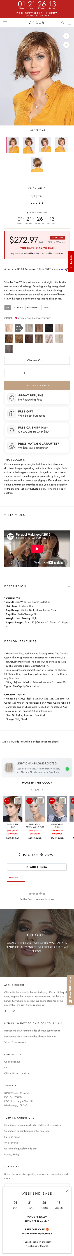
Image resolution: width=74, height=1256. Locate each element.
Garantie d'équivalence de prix (20, 1148)
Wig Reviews (11, 1142)
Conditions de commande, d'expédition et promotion (32, 1125)
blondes (18, 307)
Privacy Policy (11, 1154)
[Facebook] (5, 1011)
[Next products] (42, 790)
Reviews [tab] (13, 877)
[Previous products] (31, 790)
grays (46, 307)
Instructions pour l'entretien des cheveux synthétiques (32, 1030)
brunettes (33, 307)
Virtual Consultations (15, 1042)
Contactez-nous (12, 1061)
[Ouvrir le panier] (69, 22)
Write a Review (38, 866)
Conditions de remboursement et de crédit (26, 1131)
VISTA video (15, 515)
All (7, 307)
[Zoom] (66, 36)
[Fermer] (67, 1190)
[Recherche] (62, 22)
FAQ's (7, 1067)
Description (15, 586)
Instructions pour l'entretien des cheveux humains (30, 1036)
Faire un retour (12, 1137)
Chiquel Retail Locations (17, 1073)
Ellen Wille (36, 188)
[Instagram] (14, 1011)
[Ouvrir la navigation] (5, 22)
